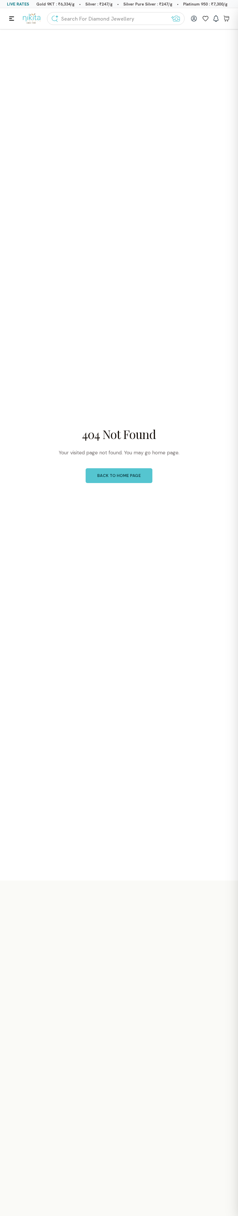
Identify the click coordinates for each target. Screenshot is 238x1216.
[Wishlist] (205, 18)
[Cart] (226, 18)
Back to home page (119, 475)
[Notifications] (215, 18)
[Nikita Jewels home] (31, 19)
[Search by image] (175, 18)
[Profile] (194, 18)
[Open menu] (11, 18)
